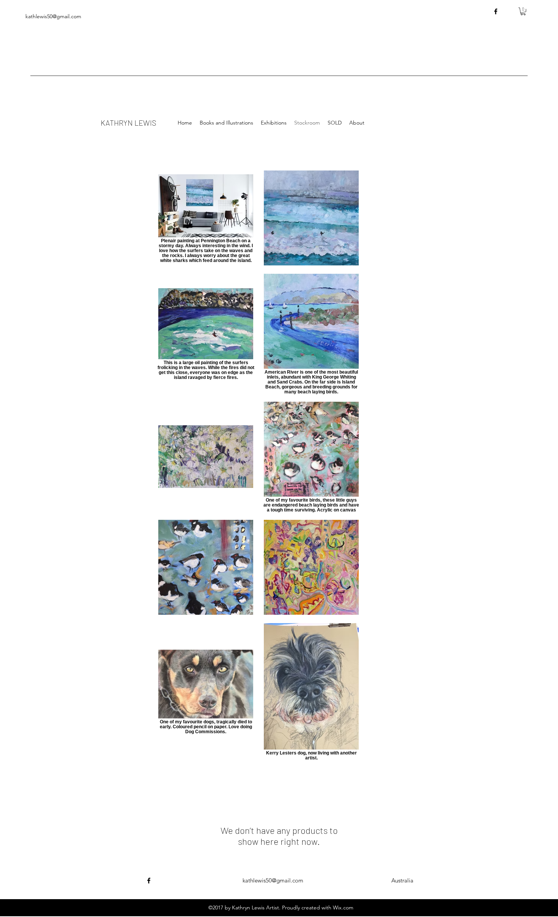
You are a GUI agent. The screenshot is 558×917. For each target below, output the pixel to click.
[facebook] (496, 11)
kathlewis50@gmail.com (273, 880)
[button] (523, 11)
